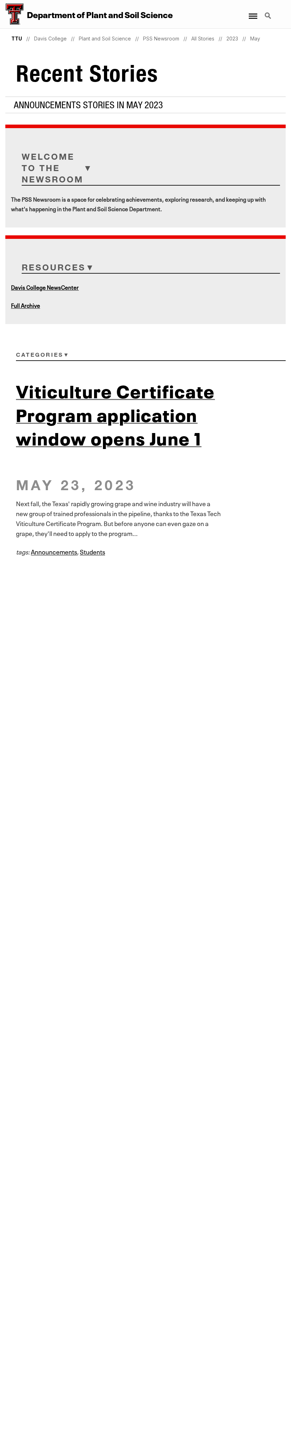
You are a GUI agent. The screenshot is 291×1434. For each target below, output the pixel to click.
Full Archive (25, 305)
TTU (16, 38)
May (255, 38)
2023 (232, 38)
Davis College (50, 38)
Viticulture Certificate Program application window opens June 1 (115, 413)
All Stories (202, 38)
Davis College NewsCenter (45, 287)
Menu (252, 12)
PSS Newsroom (161, 38)
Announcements (54, 551)
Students (92, 551)
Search (268, 12)
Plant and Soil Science (105, 38)
